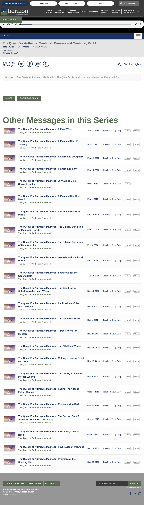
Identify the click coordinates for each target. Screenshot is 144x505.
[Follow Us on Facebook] (130, 493)
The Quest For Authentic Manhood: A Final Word (45, 129)
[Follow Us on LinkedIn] (135, 493)
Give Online (51, 483)
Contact (100, 3)
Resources (93, 12)
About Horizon (49, 11)
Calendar (43, 3)
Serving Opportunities (73, 11)
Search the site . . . (130, 3)
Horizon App (34, 483)
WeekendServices (104, 11)
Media (84, 12)
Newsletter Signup (106, 483)
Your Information (14, 483)
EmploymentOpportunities (129, 11)
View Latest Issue (133, 487)
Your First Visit (11, 20)
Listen (127, 131)
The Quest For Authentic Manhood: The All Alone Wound (49, 346)
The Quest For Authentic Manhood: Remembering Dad (48, 404)
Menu (138, 36)
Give (139, 12)
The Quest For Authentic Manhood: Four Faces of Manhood (51, 447)
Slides (8, 98)
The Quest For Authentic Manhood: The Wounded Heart (49, 318)
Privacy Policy (9, 495)
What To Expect (72, 3)
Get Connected (59, 11)
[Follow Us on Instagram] (139, 493)
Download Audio (29, 98)
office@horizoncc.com (23, 492)
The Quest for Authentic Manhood (35, 77)
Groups (9, 77)
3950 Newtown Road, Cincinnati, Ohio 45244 (21, 489)
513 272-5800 (7, 492)
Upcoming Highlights (15, 3)
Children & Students (115, 11)
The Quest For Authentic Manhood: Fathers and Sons (48, 168)
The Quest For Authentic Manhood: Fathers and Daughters (50, 156)
